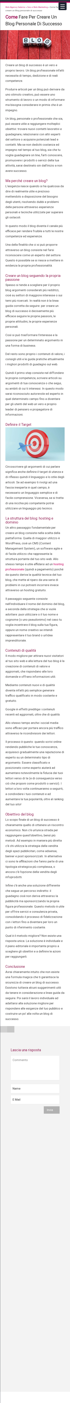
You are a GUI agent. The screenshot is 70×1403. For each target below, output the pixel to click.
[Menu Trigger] (63, 6)
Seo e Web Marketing (37, 7)
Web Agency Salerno (15, 7)
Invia (50, 1110)
